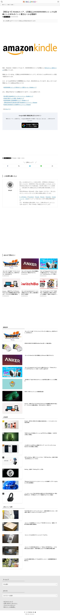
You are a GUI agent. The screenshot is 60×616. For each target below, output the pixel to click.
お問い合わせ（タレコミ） (11, 603)
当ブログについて (8, 601)
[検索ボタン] (2, 1)
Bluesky (42, 197)
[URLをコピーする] (52, 166)
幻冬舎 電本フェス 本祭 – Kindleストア (14, 98)
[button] (7, 166)
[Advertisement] (30, 28)
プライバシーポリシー (9, 605)
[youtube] (30, 612)
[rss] (33, 612)
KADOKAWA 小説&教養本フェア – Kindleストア (16, 100)
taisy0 (10, 190)
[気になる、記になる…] (30, 1)
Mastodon (48, 197)
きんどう (7, 109)
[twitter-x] (26, 612)
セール (23, 158)
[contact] (35, 612)
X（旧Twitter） (23, 197)
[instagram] (28, 612)
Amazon (14, 158)
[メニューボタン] (58, 1)
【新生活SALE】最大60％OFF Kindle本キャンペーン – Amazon (20, 102)
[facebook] (24, 612)
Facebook (31, 197)
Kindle (19, 158)
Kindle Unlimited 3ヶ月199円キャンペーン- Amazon (17, 104)
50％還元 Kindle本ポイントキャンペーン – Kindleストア (18, 96)
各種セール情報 (7, 16)
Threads (37, 197)
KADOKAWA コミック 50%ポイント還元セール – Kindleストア (20, 87)
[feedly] (31, 612)
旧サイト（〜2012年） (10, 607)
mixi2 (26, 198)
